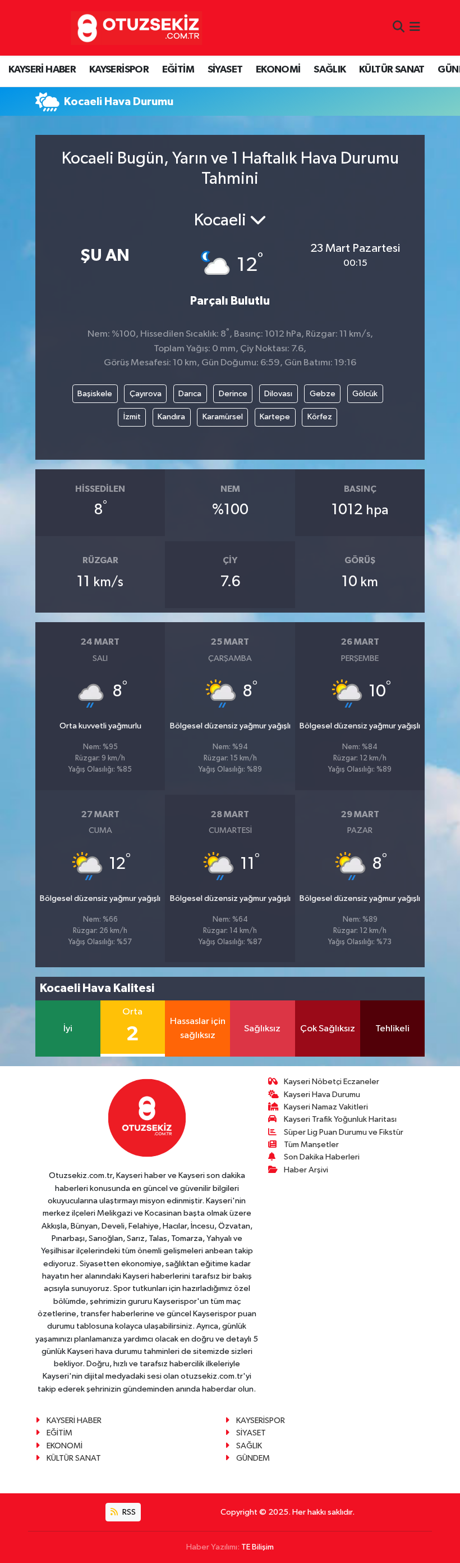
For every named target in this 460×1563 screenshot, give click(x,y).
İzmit (132, 417)
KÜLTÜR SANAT (392, 70)
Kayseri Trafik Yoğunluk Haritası (340, 1119)
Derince (233, 393)
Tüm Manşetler (311, 1144)
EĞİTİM (178, 70)
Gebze (322, 393)
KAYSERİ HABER (42, 70)
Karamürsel (223, 417)
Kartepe (275, 417)
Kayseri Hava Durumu (322, 1094)
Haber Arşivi (306, 1170)
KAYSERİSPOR (119, 70)
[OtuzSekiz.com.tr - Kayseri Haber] (133, 27)
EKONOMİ (278, 70)
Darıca (189, 393)
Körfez (319, 417)
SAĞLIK (330, 70)
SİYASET (225, 70)
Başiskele (94, 393)
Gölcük (365, 393)
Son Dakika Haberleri (322, 1157)
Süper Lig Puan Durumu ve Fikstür (343, 1132)
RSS (128, 1512)
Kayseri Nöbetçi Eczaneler (331, 1081)
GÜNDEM (253, 1458)
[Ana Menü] (415, 28)
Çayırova (146, 393)
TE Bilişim (257, 1547)
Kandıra (171, 417)
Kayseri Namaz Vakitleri (326, 1107)
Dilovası (278, 393)
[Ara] (398, 28)
